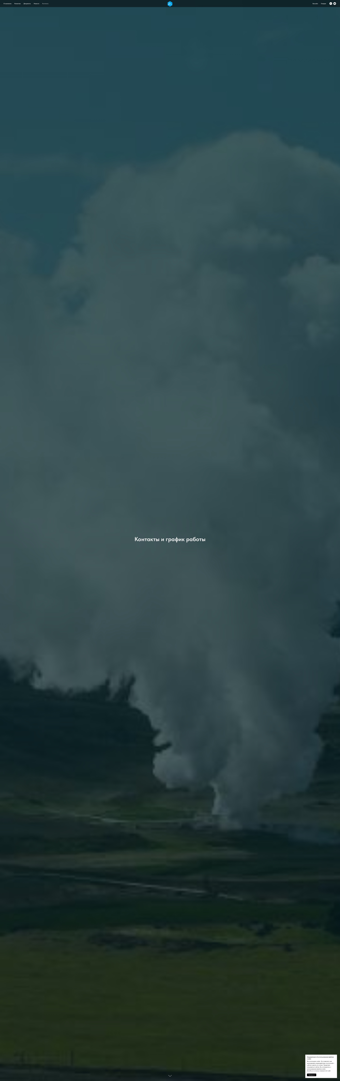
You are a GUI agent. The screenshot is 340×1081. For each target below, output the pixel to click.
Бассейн (315, 3)
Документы (27, 3)
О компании (7, 3)
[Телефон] (330, 3)
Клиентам (17, 3)
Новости (36, 3)
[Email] (334, 3)
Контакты (45, 3)
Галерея (323, 3)
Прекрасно (311, 1075)
